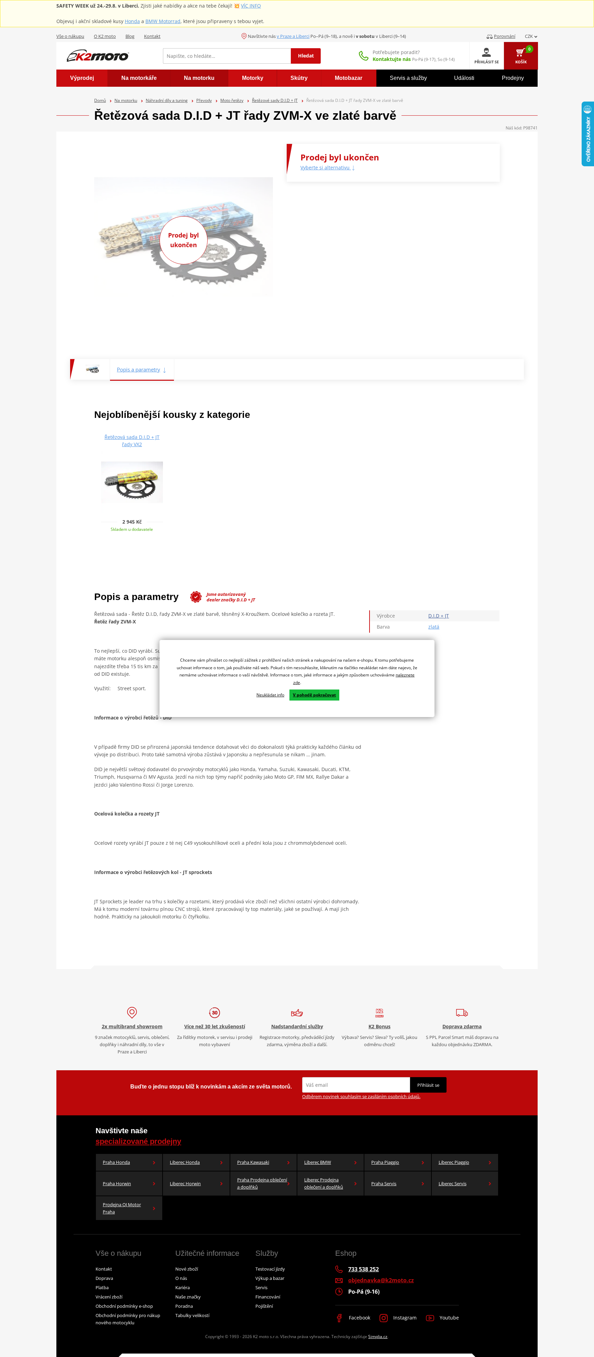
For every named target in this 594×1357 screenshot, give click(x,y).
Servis (261, 1287)
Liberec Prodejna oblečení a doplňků (323, 1183)
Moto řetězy (231, 100)
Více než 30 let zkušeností (214, 1026)
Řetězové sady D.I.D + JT (275, 100)
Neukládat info (270, 695)
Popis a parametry (138, 369)
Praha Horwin (117, 1183)
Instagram (404, 1317)
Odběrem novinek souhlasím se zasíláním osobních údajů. (361, 1096)
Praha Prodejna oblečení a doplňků (262, 1183)
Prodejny (513, 78)
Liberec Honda (185, 1162)
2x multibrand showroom (132, 1026)
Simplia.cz (377, 1336)
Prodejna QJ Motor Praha (122, 1208)
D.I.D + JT (438, 615)
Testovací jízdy (270, 1269)
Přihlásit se (428, 1085)
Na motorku (125, 100)
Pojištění (264, 1306)
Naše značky (188, 1297)
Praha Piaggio (385, 1162)
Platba (102, 1287)
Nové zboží (186, 1269)
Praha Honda (116, 1162)
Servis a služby (408, 78)
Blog (129, 36)
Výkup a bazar (269, 1278)
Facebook (359, 1317)
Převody (204, 100)
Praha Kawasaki (253, 1162)
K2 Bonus (379, 1026)
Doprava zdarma (462, 1026)
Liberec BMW (317, 1162)
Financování (267, 1297)
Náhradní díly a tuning (167, 100)
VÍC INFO (251, 5)
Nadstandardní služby (297, 1026)
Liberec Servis (452, 1183)
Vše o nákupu (70, 36)
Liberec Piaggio (454, 1162)
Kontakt (152, 36)
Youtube (448, 1317)
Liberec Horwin (185, 1183)
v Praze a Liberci (293, 36)
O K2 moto (105, 36)
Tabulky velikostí (192, 1315)
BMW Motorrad (162, 21)
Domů (100, 100)
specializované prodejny (138, 1141)
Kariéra (182, 1287)
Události (464, 78)
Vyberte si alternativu (325, 167)
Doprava (104, 1278)
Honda (132, 21)
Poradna (184, 1306)
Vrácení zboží (109, 1297)
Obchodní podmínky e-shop (124, 1306)
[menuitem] (82, 78)
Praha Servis (383, 1183)
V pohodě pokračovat (314, 695)
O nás (181, 1278)
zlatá (433, 626)
